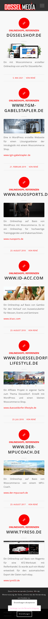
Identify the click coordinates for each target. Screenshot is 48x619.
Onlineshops (16, 30)
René (33, 78)
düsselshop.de (24, 35)
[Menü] (40, 5)
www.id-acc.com (24, 278)
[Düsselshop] (24, 51)
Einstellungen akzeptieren (24, 602)
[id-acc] (24, 293)
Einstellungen (24, 614)
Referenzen (32, 30)
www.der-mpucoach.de (24, 449)
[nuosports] (24, 210)
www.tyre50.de (24, 532)
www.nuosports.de (13, 238)
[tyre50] (24, 547)
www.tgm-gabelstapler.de (24, 107)
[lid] (24, 379)
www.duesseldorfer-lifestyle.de (20, 407)
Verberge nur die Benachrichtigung (24, 608)
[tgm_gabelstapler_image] (24, 126)
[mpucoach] (24, 468)
